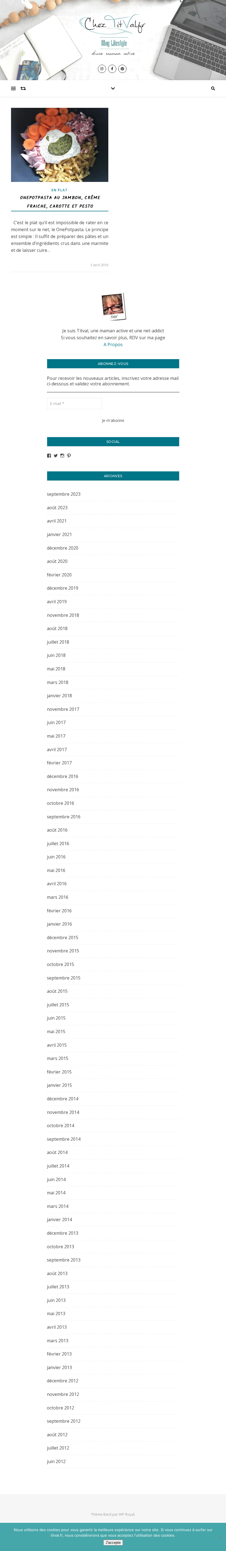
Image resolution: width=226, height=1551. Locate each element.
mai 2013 (56, 1313)
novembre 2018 (63, 615)
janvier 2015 (59, 1085)
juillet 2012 (58, 1448)
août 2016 (57, 830)
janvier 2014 (59, 1219)
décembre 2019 (62, 588)
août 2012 (57, 1435)
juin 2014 (56, 1179)
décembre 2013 (62, 1233)
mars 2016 (57, 897)
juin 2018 (56, 655)
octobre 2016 (60, 803)
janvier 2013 (59, 1367)
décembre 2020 (62, 548)
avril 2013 (57, 1327)
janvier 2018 (59, 696)
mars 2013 (57, 1341)
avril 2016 (57, 884)
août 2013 (57, 1273)
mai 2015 (56, 1031)
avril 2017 (57, 749)
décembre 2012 (62, 1381)
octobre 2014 (60, 1125)
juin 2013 (56, 1300)
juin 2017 (56, 722)
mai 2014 (56, 1193)
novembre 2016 (63, 790)
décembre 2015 (62, 937)
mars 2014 (57, 1206)
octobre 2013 (60, 1247)
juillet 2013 (58, 1287)
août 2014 (57, 1152)
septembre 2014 (63, 1139)
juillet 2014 (58, 1166)
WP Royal (126, 1514)
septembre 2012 (63, 1421)
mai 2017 (56, 736)
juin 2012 (56, 1461)
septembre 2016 (63, 817)
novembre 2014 (63, 1112)
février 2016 (59, 911)
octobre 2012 (60, 1408)
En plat (60, 190)
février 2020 (59, 575)
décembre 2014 (62, 1099)
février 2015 (59, 1072)
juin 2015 (56, 1018)
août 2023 (57, 508)
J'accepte (113, 1542)
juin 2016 (56, 857)
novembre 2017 (63, 709)
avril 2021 (57, 521)
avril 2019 (57, 602)
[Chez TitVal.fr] (113, 33)
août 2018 (57, 628)
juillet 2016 (58, 843)
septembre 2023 (63, 494)
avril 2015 (57, 1045)
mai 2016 (56, 870)
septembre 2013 (63, 1260)
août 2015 (57, 991)
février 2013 (59, 1354)
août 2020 (57, 561)
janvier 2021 (59, 534)
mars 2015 (57, 1058)
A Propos (113, 344)
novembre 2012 (63, 1394)
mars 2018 (57, 682)
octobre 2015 (60, 964)
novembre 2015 (63, 951)
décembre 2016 (62, 776)
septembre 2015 (63, 978)
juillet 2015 (58, 1005)
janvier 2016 (59, 924)
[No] (219, 1537)
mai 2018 (56, 669)
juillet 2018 (58, 642)
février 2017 (59, 763)
